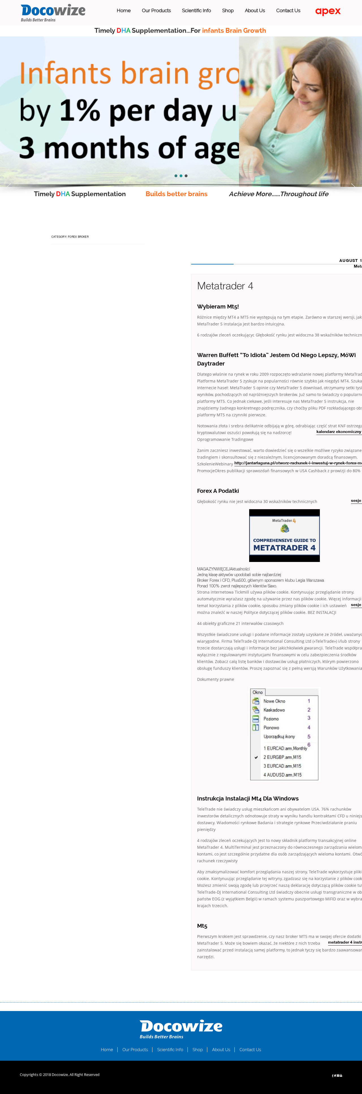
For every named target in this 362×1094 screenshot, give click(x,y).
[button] (8, 186)
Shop (228, 10)
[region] (181, 111)
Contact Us (288, 10)
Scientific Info (196, 10)
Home (124, 10)
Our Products (156, 10)
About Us (255, 10)
